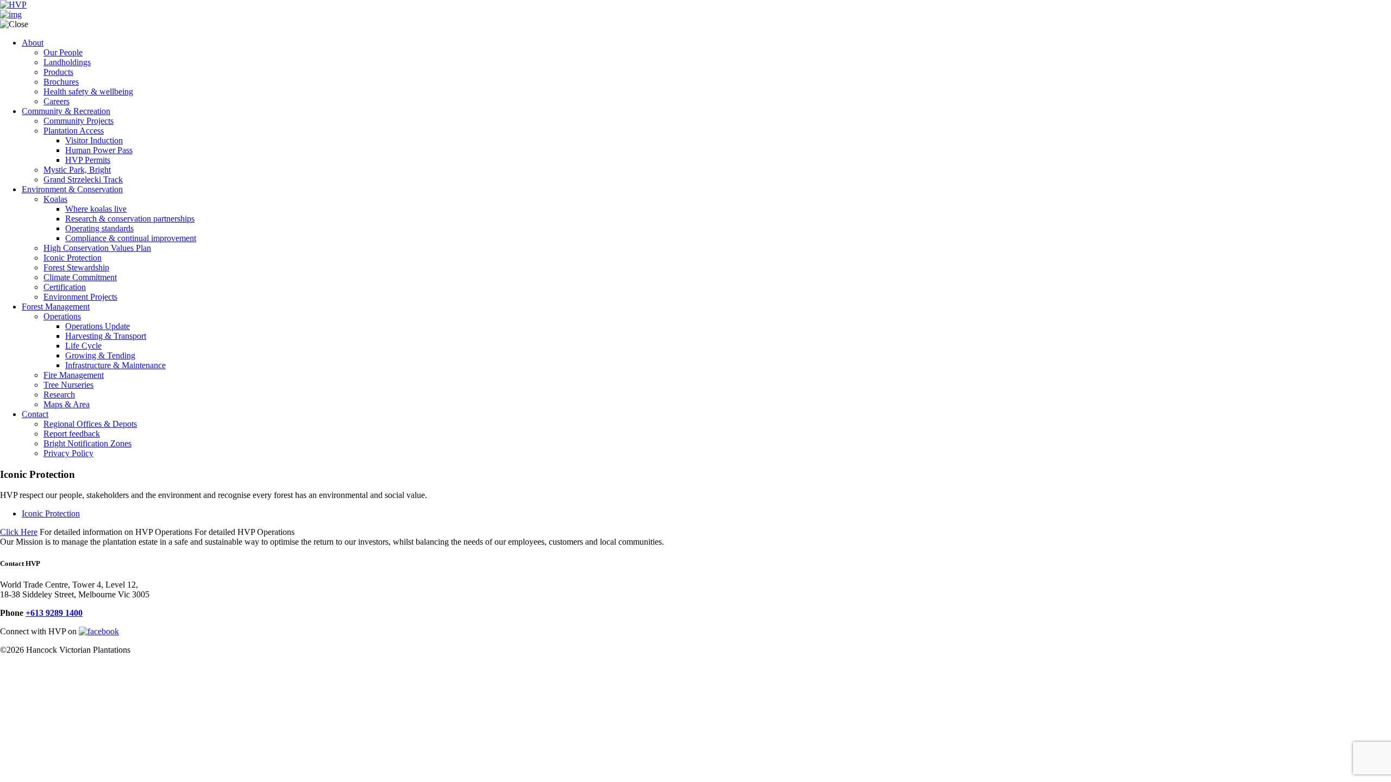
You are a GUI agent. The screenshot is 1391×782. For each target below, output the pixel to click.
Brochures (61, 81)
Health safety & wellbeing (88, 91)
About (32, 42)
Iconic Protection (72, 257)
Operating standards (99, 228)
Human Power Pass (99, 150)
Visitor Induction (94, 140)
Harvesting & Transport (105, 335)
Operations (62, 316)
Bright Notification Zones (87, 443)
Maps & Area (66, 404)
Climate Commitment (80, 277)
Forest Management (56, 306)
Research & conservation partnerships (130, 218)
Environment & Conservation (72, 189)
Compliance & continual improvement (130, 238)
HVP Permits (87, 160)
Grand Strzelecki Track (83, 179)
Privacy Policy (68, 453)
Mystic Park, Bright (77, 169)
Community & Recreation (66, 111)
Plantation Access (73, 130)
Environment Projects (80, 296)
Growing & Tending (100, 355)
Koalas (55, 199)
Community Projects (78, 120)
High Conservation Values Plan (97, 248)
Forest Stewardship (76, 267)
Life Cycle (83, 345)
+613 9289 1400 (54, 612)
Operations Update (97, 326)
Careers (56, 101)
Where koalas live (96, 208)
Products (58, 72)
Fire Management (73, 375)
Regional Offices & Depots (90, 423)
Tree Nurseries (68, 384)
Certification (64, 287)
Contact (35, 414)
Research (59, 394)
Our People (63, 52)
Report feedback (71, 433)
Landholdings (67, 62)
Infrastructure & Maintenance (115, 365)
